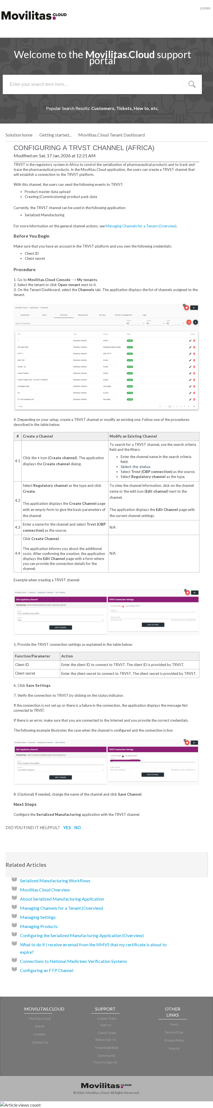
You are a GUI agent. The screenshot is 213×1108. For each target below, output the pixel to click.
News (174, 1024)
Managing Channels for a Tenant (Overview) (141, 226)
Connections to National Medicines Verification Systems (73, 961)
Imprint (174, 1048)
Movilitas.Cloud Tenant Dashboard (111, 134)
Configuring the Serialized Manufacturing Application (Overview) (82, 935)
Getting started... (55, 134)
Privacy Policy (174, 1040)
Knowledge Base (106, 1047)
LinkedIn (40, 1034)
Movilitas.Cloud (40, 1018)
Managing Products (39, 926)
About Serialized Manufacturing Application (62, 898)
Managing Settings (38, 917)
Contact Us (40, 1042)
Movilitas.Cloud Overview (45, 889)
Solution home (19, 134)
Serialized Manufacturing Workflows (55, 880)
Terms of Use (174, 1032)
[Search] (192, 84)
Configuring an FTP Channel (46, 970)
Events (40, 1026)
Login (205, 8)
